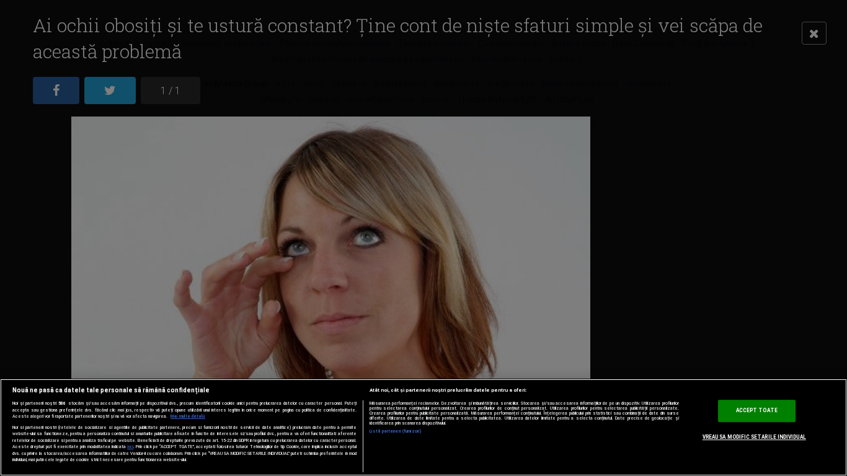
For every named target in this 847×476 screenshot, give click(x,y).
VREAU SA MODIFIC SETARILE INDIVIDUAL (754, 437)
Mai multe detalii (188, 416)
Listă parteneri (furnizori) (396, 431)
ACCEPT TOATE (757, 411)
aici (130, 446)
